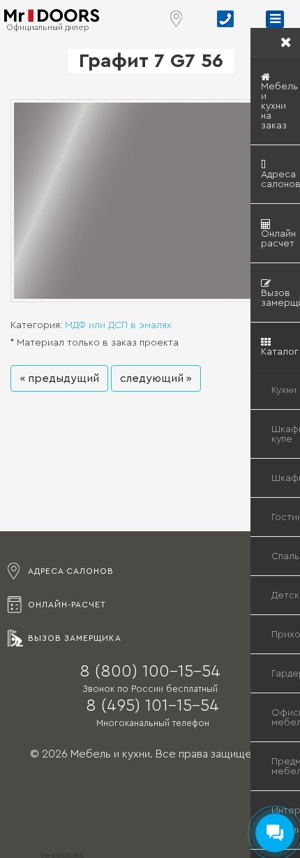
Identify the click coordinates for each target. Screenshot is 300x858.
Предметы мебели (285, 766)
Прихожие (285, 634)
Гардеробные (285, 674)
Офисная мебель (285, 717)
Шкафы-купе (285, 434)
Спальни (285, 556)
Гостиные (285, 517)
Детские (285, 595)
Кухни (284, 390)
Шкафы (285, 478)
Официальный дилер (47, 27)
